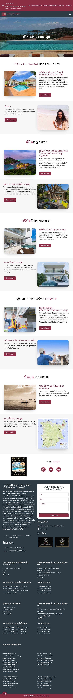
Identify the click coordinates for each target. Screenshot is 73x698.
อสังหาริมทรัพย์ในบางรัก (9, 653)
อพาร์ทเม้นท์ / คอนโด (8, 568)
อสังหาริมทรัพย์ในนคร (43, 664)
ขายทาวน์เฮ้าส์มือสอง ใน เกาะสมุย (48, 568)
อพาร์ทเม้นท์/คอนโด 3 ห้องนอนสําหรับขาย (16, 591)
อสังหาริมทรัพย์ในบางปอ (44, 658)
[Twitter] (51, 469)
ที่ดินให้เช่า (40, 618)
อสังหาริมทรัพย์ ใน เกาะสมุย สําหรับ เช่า (52, 604)
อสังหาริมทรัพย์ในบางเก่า (9, 679)
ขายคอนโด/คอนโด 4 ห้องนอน (12, 593)
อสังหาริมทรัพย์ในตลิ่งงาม (44, 685)
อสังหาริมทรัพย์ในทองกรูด (44, 688)
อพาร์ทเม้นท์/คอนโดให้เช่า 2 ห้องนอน (14, 629)
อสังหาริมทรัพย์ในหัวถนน (9, 681)
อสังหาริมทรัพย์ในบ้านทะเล (10, 676)
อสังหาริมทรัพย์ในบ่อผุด (9, 658)
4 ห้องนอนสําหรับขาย (44, 593)
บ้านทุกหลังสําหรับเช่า (44, 627)
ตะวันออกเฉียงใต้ (7, 611)
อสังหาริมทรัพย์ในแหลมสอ (44, 679)
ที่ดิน (4, 572)
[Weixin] (58, 469)
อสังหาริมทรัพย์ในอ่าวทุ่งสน (10, 671)
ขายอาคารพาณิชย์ (43, 575)
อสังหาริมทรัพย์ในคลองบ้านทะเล (46, 676)
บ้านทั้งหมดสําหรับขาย (44, 586)
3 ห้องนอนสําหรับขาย (44, 591)
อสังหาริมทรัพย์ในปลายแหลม (11, 669)
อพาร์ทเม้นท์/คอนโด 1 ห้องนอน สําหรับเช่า (16, 627)
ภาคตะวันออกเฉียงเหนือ (9, 607)
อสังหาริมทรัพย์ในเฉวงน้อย (10, 662)
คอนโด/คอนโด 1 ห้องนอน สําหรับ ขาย (15, 586)
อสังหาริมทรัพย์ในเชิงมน (9, 664)
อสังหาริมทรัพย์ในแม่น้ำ (9, 667)
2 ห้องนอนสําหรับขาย (44, 588)
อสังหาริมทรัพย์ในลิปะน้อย (44, 681)
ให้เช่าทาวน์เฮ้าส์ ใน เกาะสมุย (46, 609)
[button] (70, 14)
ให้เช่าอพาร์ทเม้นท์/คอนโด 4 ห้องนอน (14, 634)
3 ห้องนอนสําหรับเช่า (44, 632)
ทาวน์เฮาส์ (17, 568)
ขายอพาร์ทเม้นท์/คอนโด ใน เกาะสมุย (49, 573)
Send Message (54, 515)
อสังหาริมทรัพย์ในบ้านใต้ (44, 653)
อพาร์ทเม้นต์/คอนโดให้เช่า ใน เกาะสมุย (49, 614)
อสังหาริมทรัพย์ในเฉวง (9, 660)
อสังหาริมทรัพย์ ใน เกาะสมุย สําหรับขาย (52, 563)
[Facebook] (43, 469)
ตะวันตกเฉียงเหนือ (8, 609)
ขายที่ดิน (40, 577)
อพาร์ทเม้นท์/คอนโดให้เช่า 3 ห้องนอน (14, 632)
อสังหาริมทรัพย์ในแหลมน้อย (45, 660)
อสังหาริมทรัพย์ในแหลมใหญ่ (45, 662)
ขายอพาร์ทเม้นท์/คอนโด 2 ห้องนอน (14, 588)
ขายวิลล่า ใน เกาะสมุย (44, 570)
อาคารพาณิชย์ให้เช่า (43, 616)
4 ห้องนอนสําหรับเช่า (44, 634)
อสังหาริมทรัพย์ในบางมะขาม (45, 656)
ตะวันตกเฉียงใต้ (7, 614)
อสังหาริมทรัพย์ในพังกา (43, 683)
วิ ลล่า (4, 570)
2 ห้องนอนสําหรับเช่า (44, 629)
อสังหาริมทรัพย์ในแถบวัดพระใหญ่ (12, 656)
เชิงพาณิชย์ (6, 575)
